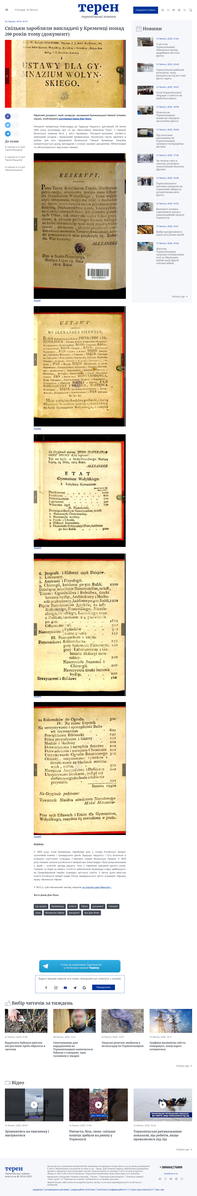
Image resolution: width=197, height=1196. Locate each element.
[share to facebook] (12, 116)
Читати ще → (180, 296)
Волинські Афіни (54, 912)
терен (14, 1168)
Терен (98, 6)
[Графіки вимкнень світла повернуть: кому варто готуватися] (171, 1021)
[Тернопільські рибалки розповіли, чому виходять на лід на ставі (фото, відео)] (145, 71)
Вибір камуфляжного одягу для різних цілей (170, 233)
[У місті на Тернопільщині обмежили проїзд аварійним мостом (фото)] (145, 47)
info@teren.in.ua (171, 1173)
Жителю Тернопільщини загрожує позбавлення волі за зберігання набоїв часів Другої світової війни (170, 256)
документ (98, 906)
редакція (38, 1189)
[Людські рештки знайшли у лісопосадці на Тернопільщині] (122, 1021)
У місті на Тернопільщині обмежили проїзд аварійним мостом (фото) (168, 50)
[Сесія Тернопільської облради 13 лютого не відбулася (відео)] (145, 93)
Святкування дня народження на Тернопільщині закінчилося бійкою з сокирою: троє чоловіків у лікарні (73, 1049)
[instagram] (168, 10)
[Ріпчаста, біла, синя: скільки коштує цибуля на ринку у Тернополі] (98, 1105)
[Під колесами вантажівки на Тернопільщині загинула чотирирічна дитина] (145, 138)
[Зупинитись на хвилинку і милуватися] (34, 1105)
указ (38, 912)
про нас (159, 1189)
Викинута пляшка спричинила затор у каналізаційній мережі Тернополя (170, 213)
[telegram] (179, 10)
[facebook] (163, 10)
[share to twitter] (12, 125)
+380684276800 (171, 1167)
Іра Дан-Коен (92, 912)
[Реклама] (80, 966)
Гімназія (113, 906)
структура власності (141, 1189)
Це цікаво (41, 906)
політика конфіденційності (112, 1189)
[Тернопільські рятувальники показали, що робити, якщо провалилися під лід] (163, 1105)
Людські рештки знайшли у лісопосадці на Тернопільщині (122, 1044)
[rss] (184, 10)
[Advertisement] (16, 217)
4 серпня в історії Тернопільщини (15, 168)
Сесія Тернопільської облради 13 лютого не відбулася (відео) (169, 95)
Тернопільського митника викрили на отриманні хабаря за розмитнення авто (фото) (169, 189)
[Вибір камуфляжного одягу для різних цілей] (145, 230)
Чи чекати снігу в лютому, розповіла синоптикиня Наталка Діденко (170, 165)
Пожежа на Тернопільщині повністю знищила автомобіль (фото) (167, 116)
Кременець (57, 906)
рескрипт (74, 912)
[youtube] (173, 10)
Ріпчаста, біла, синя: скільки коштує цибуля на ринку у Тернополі (92, 1135)
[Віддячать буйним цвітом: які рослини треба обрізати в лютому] (26, 1021)
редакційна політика (83, 1189)
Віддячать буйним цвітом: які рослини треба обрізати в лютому (25, 1046)
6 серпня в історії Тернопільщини (15, 148)
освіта (72, 906)
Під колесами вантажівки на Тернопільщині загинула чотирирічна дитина (170, 141)
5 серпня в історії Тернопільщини (15, 158)
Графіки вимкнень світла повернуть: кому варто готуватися (167, 1046)
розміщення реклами (57, 1189)
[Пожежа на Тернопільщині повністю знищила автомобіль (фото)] (145, 114)
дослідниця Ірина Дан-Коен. (75, 118)
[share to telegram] (12, 134)
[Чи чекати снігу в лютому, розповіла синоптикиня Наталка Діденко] (145, 162)
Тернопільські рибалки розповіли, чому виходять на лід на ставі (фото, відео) (170, 74)
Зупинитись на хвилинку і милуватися (27, 1133)
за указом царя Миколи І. (96, 887)
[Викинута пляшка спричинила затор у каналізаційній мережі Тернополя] (145, 210)
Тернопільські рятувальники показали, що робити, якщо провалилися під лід (158, 1135)
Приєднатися (103, 987)
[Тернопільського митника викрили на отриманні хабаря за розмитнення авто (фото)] (145, 186)
